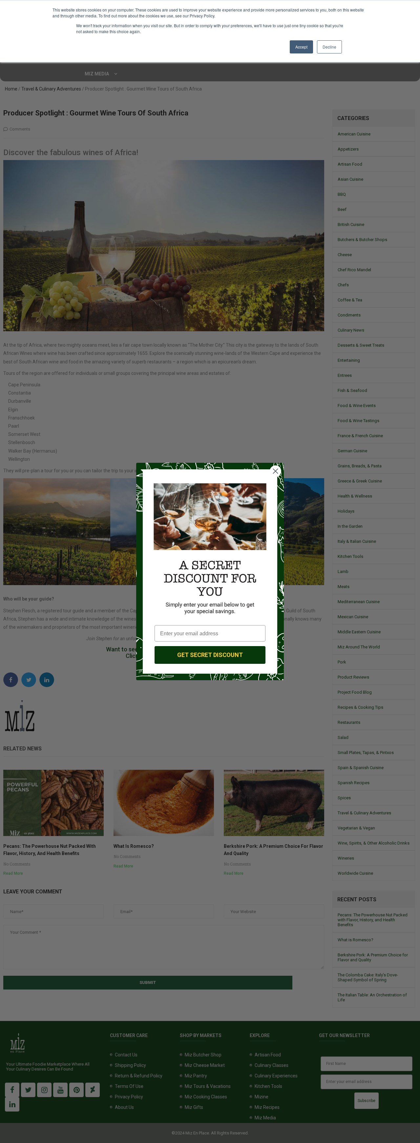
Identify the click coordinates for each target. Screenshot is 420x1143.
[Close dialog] (275, 471)
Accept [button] (301, 47)
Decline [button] (329, 47)
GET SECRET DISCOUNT (210, 654)
